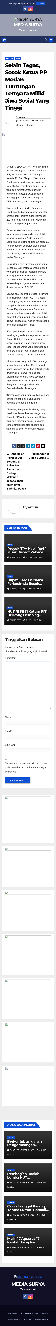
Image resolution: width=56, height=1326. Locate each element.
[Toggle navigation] (25, 39)
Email (8, 731)
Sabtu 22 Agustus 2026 (22, 1150)
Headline (9, 58)
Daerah (11, 1137)
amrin (22, 117)
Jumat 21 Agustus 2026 (22, 1247)
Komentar (10, 658)
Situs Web (10, 745)
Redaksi (44, 1313)
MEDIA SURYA (28, 24)
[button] (46, 39)
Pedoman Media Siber (29, 1313)
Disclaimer (12, 1313)
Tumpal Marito (34, 557)
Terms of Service (41, 1319)
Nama (9, 717)
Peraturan (27, 1319)
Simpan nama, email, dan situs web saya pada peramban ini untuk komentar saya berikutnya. (26, 767)
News (18, 58)
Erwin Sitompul (34, 589)
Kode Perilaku (14, 1319)
